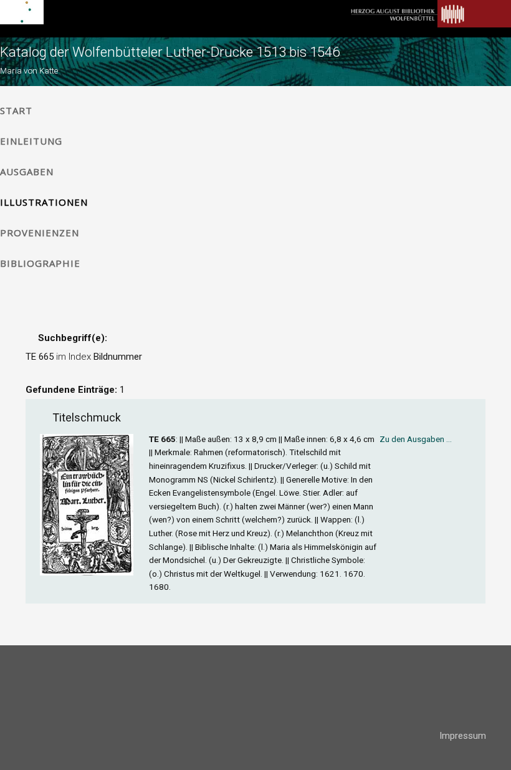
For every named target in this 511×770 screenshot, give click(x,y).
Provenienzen (39, 232)
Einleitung (31, 141)
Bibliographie (40, 263)
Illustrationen (44, 202)
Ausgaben (27, 171)
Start (16, 110)
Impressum (462, 735)
